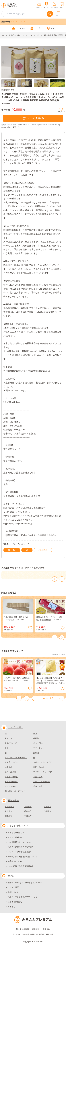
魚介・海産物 (10, 772)
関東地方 (8, 816)
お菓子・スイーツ (12, 762)
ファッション (38, 748)
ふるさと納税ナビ (15, 902)
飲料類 (36, 738)
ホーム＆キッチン (12, 786)
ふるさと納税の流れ (16, 837)
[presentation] (3, 62)
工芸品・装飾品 (11, 777)
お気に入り (61, 111)
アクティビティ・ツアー (43, 772)
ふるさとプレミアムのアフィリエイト (23, 897)
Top (2, 35)
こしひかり (43, 550)
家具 (35, 733)
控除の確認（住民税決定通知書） (21, 866)
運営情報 (35, 929)
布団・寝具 (38, 777)
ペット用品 (38, 743)
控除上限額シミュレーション (20, 842)
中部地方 (27, 807)
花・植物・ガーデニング (15, 791)
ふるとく (11, 907)
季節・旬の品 (38, 767)
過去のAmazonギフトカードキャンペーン (25, 883)
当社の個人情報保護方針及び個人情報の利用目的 (33, 934)
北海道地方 (9, 807)
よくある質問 (13, 887)
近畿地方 (27, 811)
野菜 (6, 748)
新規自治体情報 (22, 929)
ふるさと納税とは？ (16, 832)
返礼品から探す (15, 35)
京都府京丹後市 (7, 90)
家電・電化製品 (11, 782)
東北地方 (8, 811)
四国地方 (47, 807)
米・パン (28, 35)
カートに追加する (35, 118)
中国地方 (27, 816)
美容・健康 (38, 786)
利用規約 (46, 929)
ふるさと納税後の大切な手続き (21, 847)
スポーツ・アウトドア (42, 762)
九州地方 (47, 811)
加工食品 (8, 767)
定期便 (36, 753)
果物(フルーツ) (11, 743)
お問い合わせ (13, 892)
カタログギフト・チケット (16, 758)
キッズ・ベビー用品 (41, 782)
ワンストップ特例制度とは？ (20, 852)
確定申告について (15, 861)
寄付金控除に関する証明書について (22, 857)
